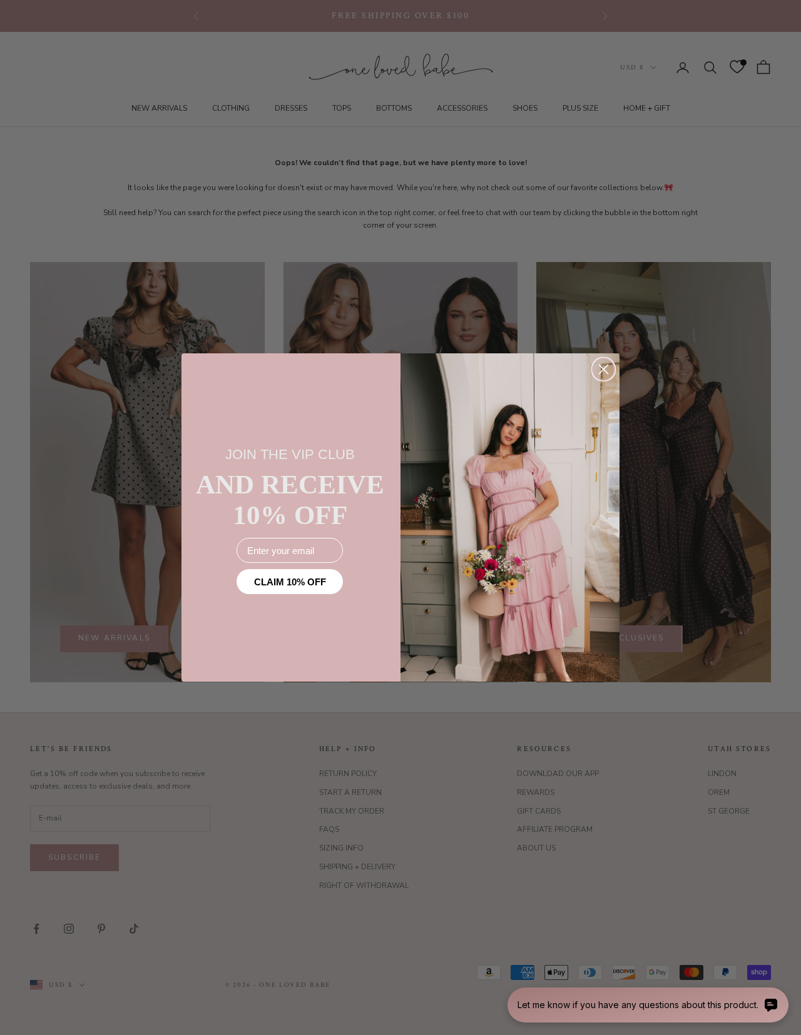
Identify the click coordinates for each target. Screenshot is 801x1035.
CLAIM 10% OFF (290, 582)
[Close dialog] (604, 369)
